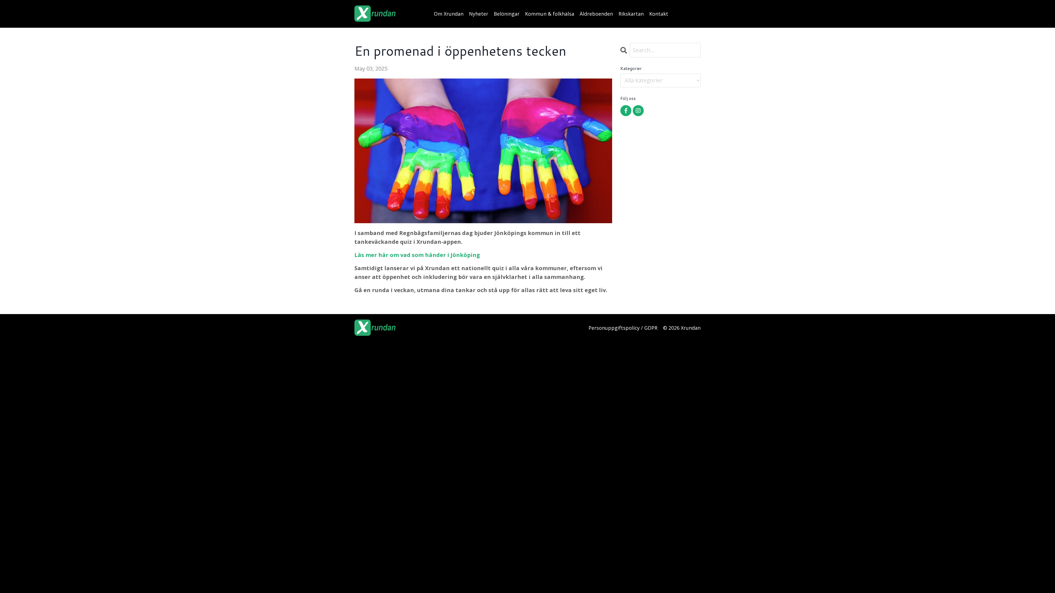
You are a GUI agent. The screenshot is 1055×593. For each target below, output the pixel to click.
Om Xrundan (448, 13)
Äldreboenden (596, 13)
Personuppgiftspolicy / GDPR (622, 328)
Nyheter (478, 13)
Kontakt (658, 13)
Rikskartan (631, 13)
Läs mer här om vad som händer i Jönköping (417, 255)
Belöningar (507, 13)
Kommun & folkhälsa (549, 13)
